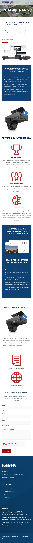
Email (3, 413)
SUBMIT (6, 451)
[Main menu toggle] (29, 2)
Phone (4, 420)
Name (4, 405)
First (3, 410)
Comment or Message (8, 429)
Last (18, 410)
